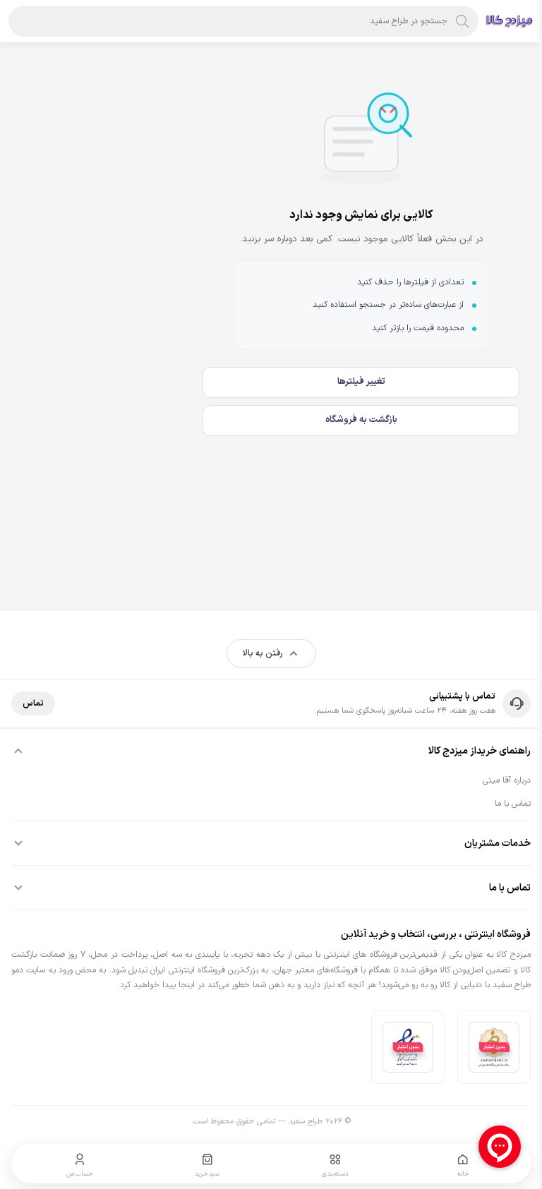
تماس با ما (513, 803)
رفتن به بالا (263, 653)
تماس (33, 703)
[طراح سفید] (510, 21)
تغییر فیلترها (361, 382)
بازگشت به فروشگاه (361, 420)
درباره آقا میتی (507, 780)
